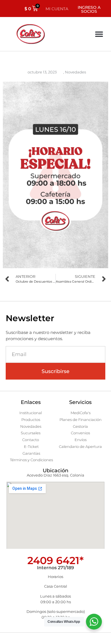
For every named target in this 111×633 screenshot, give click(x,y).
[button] (98, 34)
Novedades (75, 72)
